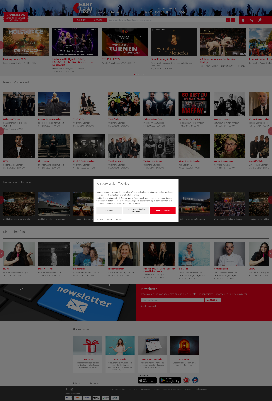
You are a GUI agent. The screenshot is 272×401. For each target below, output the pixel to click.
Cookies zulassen (163, 210)
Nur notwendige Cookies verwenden (136, 210)
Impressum (100, 219)
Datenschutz (110, 219)
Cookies (119, 219)
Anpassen (109, 210)
